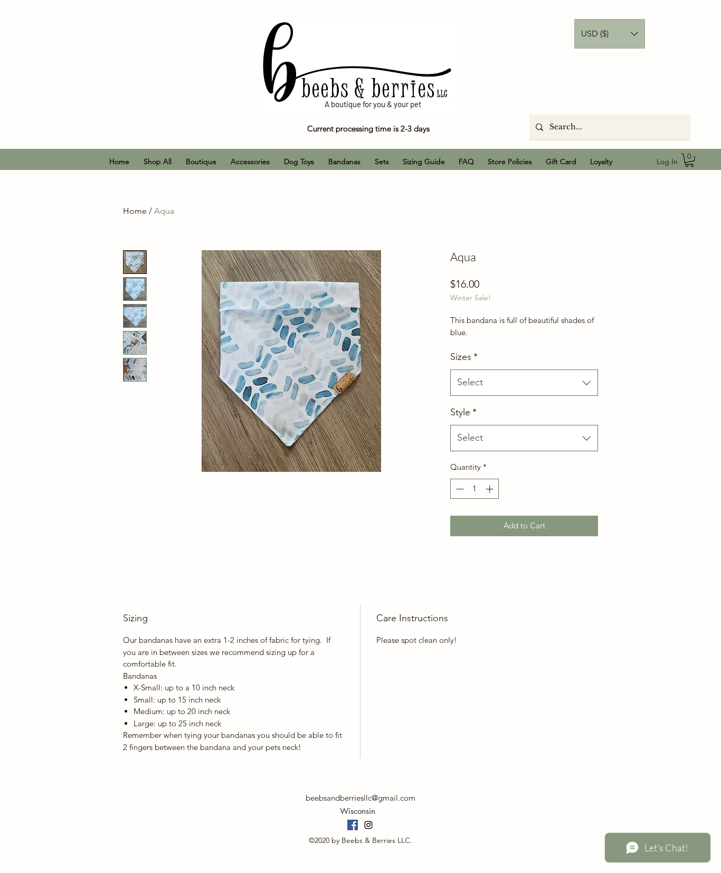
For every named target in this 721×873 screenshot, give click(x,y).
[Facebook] (352, 825)
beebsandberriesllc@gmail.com (360, 798)
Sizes (464, 357)
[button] (609, 34)
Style (463, 412)
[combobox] (524, 382)
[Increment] (490, 489)
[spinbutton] (474, 489)
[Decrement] (459, 489)
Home (135, 211)
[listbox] (609, 34)
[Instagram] (368, 825)
